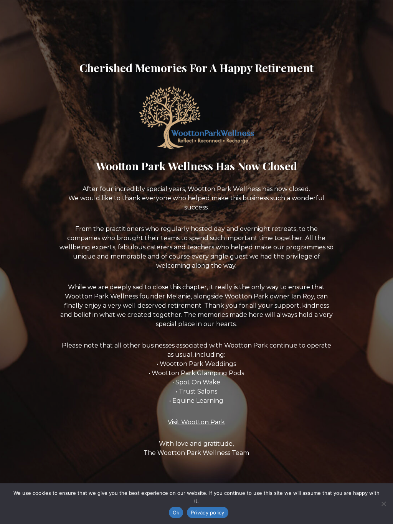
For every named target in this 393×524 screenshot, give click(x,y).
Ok (176, 512)
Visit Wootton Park (196, 422)
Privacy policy (208, 512)
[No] (383, 504)
